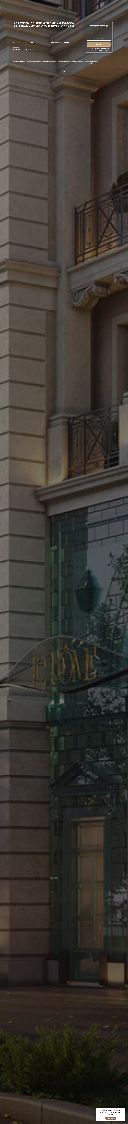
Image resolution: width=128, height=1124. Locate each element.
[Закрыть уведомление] (124, 1109)
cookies (113, 1110)
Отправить (98, 44)
